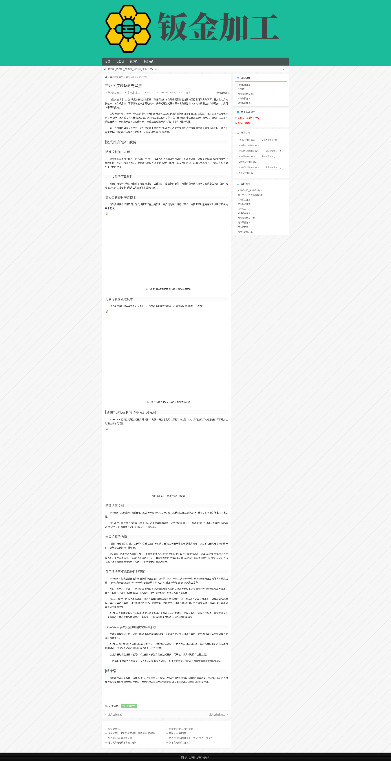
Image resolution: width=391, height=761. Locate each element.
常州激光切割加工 (246, 93)
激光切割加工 (115, 714)
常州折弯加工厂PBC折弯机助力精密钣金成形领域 (131, 733)
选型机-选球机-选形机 (199, 757)
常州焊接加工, (129, 706)
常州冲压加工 (269, 139)
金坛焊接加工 (273, 150)
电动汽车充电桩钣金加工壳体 (122, 742)
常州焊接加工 (116, 76)
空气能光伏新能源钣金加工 (121, 737)
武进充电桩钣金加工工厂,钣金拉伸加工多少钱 (191, 737)
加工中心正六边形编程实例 (250, 194)
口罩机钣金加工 (248, 161)
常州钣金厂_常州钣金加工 (250, 190)
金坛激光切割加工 (249, 150)
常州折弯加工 (244, 102)
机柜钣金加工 (246, 172)
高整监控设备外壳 (177, 733)
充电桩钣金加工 (273, 167)
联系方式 (148, 61)
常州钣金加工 (133, 92)
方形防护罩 (243, 226)
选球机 (133, 61)
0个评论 (186, 92)
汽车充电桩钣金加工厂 (180, 742)
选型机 (120, 61)
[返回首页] (106, 76)
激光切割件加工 (217, 714)
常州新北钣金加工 (249, 167)
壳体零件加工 (244, 222)
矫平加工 (242, 208)
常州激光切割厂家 (246, 217)
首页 (107, 61)
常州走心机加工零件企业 (181, 728)
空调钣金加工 (114, 728)
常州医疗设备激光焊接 (123, 85)
